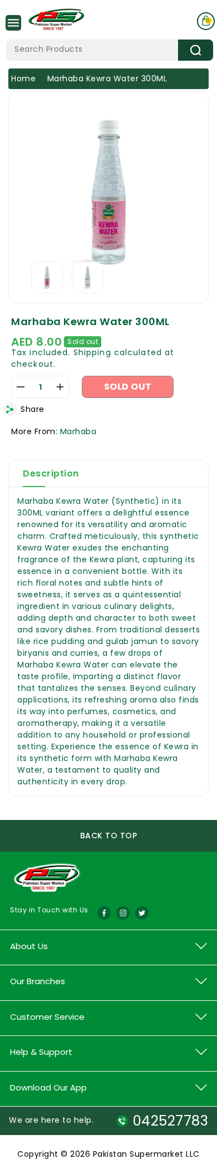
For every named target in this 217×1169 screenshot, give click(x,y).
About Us (29, 946)
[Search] (195, 50)
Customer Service (47, 1017)
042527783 (170, 1121)
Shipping (92, 352)
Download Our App (48, 1087)
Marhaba (78, 431)
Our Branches (37, 981)
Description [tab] (51, 473)
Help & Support (41, 1052)
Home (23, 78)
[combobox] (109, 50)
